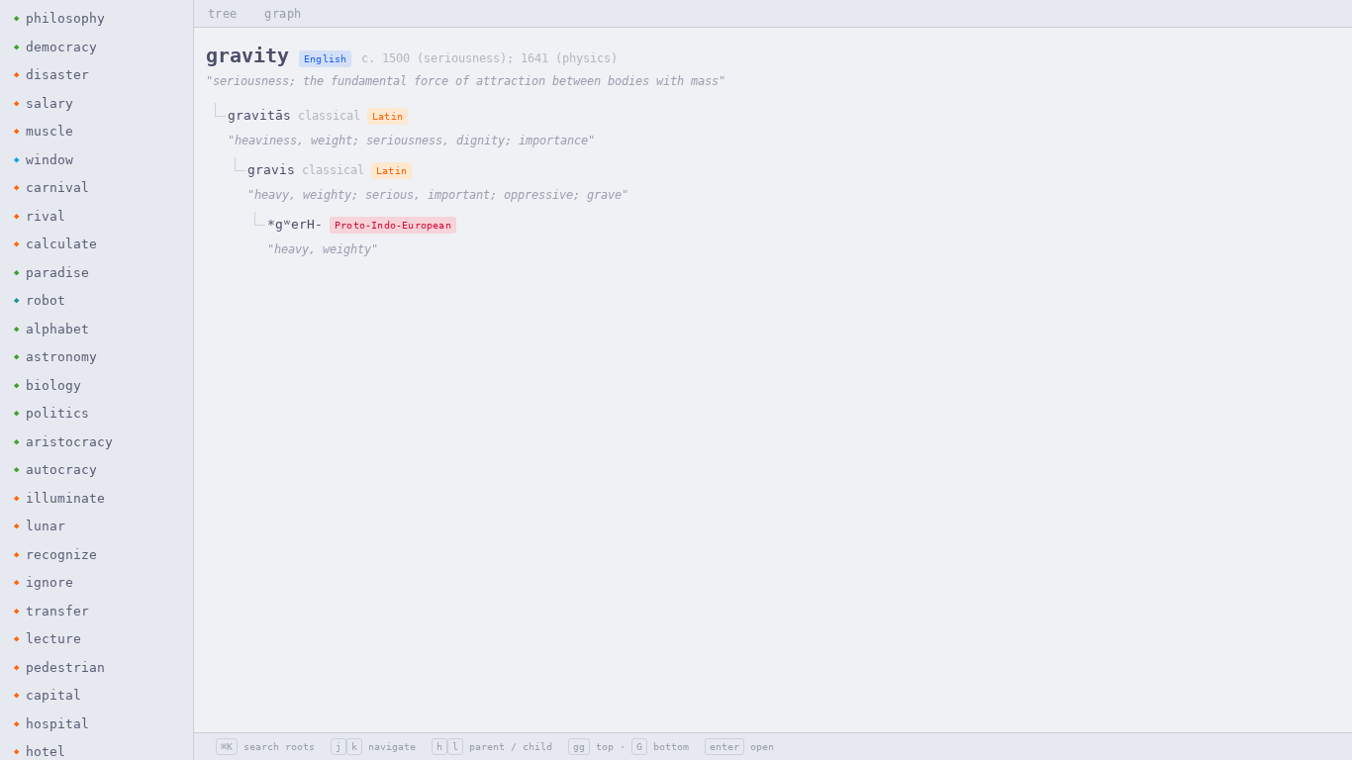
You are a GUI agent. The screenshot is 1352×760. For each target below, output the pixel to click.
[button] (96, 19)
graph (282, 14)
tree (222, 14)
